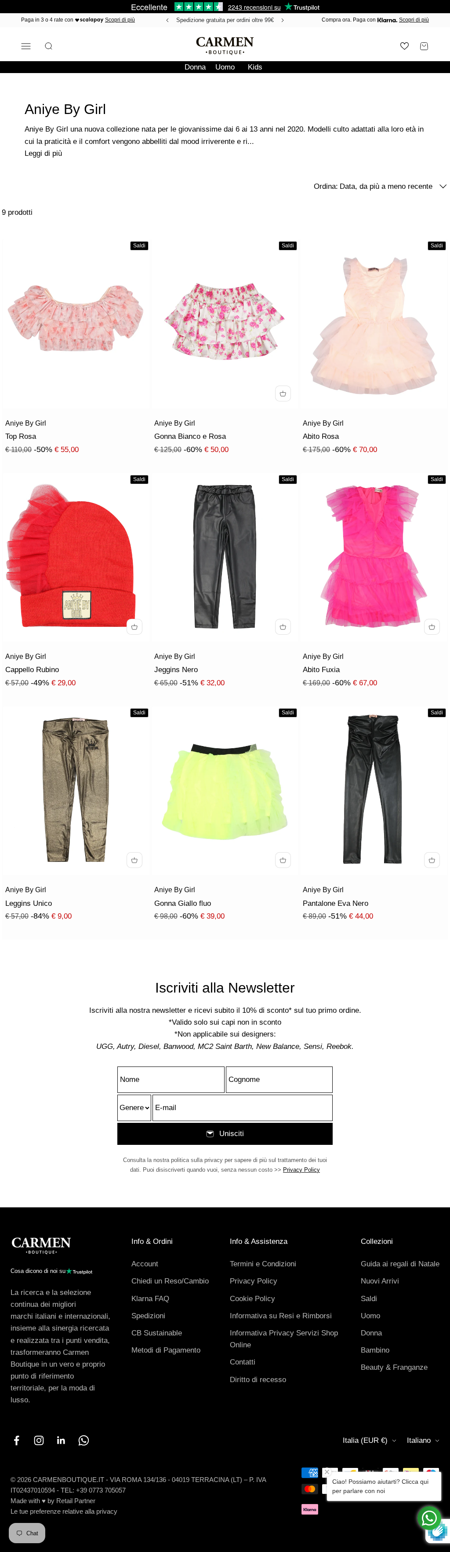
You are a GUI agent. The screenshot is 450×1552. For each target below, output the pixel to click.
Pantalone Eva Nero (335, 903)
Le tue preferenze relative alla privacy (64, 1511)
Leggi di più (43, 153)
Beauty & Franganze (394, 1367)
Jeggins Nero (176, 670)
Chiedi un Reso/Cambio (170, 1281)
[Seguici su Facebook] (16, 1440)
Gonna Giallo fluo (182, 903)
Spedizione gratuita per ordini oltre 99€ (225, 20)
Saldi (369, 1299)
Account (144, 1264)
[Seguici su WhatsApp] (84, 1440)
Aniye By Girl (25, 423)
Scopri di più (120, 20)
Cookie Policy (252, 1299)
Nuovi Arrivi (380, 1281)
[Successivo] (284, 20)
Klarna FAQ (150, 1299)
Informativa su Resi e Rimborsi (281, 1316)
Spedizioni (148, 1316)
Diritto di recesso (258, 1379)
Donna (195, 67)
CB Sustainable (156, 1333)
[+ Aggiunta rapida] (283, 393)
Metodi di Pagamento (165, 1350)
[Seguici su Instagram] (39, 1440)
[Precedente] (166, 20)
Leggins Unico (28, 903)
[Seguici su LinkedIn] (61, 1440)
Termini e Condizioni (263, 1264)
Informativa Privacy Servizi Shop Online (284, 1339)
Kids (255, 67)
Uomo (225, 67)
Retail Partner (75, 1500)
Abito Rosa (321, 436)
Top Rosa (20, 436)
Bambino (375, 1350)
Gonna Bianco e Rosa (190, 436)
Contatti (242, 1362)
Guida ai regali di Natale (400, 1264)
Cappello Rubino (32, 670)
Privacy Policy (301, 1169)
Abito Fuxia (321, 670)
